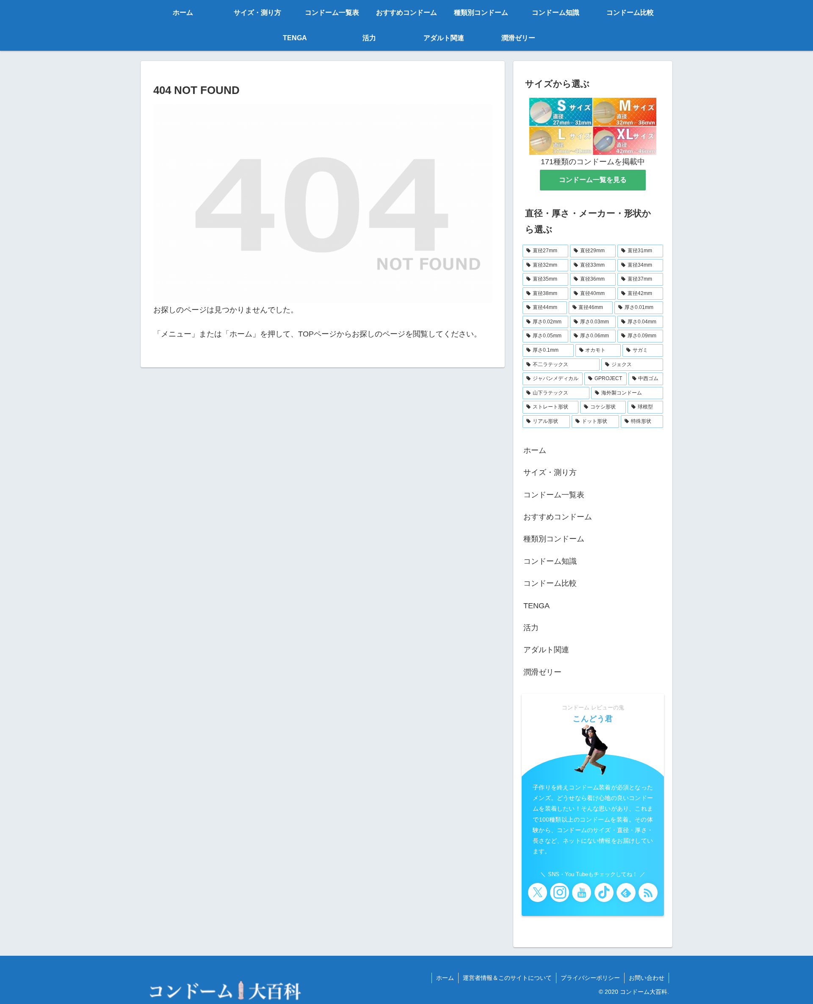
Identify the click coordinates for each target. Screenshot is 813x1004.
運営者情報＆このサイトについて (507, 977)
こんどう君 (593, 718)
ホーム (534, 450)
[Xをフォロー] (537, 892)
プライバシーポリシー (590, 977)
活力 (531, 627)
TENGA (536, 605)
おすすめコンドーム (557, 517)
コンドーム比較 (550, 583)
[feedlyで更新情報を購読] (626, 892)
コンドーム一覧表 (553, 495)
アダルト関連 (546, 649)
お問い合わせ (646, 977)
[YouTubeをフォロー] (581, 892)
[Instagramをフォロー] (559, 892)
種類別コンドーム (553, 539)
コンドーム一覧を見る (593, 179)
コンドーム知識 (550, 561)
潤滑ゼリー (542, 672)
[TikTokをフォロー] (604, 892)
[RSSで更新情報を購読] (648, 892)
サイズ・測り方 (550, 472)
